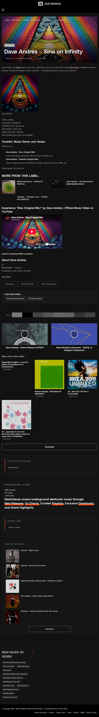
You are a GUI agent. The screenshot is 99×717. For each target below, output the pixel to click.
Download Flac (27, 284)
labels (9, 496)
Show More (49, 629)
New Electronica (23, 686)
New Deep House (23, 666)
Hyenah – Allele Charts (30, 550)
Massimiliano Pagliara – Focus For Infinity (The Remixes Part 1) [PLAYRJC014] (15, 364)
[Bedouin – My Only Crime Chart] (12, 571)
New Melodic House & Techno (13, 678)
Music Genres (92, 713)
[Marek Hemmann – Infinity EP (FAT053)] (8, 187)
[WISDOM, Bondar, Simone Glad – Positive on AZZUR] (12, 586)
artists (9, 493)
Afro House (17, 20)
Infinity (18, 67)
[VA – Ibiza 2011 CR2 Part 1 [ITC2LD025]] (82, 374)
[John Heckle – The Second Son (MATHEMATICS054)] (58, 184)
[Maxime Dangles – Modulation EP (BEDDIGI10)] (49, 374)
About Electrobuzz (40, 713)
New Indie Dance (8, 686)
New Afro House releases (15, 298)
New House (7, 670)
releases (10, 490)
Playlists (58, 503)
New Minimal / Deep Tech (11, 682)
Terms (69, 713)
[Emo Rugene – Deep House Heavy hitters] (12, 601)
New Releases (14, 503)
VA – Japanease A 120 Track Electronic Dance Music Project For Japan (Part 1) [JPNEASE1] (16, 434)
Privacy (51, 713)
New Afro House (8, 693)
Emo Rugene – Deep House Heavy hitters (37, 596)
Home (7, 20)
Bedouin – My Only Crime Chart (33, 566)
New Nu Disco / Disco (10, 697)
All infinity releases (35, 298)
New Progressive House (11, 689)
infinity (25, 20)
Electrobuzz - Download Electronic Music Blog (51, 709)
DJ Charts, (32, 503)
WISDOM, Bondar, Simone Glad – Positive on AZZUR (41, 581)
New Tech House (8, 666)
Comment (49, 447)
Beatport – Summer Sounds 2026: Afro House (39, 611)
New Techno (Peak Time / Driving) (14, 662)
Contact (76, 713)
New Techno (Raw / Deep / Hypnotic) (15, 674)
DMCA (83, 713)
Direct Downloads (48, 284)
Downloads (86, 503)
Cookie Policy (61, 713)
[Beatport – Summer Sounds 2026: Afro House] (12, 616)
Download (10, 284)
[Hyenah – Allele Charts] (12, 555)
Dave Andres (35, 20)
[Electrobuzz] (49, 4)
